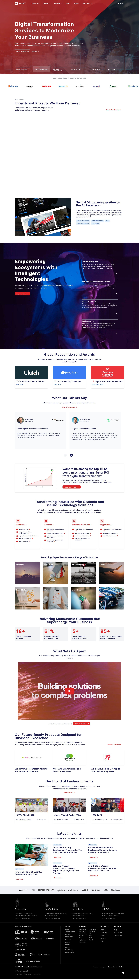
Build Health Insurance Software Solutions (55, 530)
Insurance (82, 932)
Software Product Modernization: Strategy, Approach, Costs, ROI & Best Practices (66, 869)
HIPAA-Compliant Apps (25, 538)
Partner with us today (70, 487)
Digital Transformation (97, 220)
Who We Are (86, 3)
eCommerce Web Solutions (82, 536)
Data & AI (68, 939)
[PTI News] (33, 890)
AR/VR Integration (23, 541)
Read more (19, 879)
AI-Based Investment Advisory (55, 533)
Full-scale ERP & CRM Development (112, 529)
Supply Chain (81, 937)
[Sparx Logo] (20, 3)
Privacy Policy (27, 974)
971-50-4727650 (110, 918)
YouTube (121, 967)
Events (102, 935)
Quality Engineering (69, 948)
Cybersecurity (69, 952)
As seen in (23, 890)
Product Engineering (69, 936)
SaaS (90, 938)
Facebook (111, 967)
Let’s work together (113, 744)
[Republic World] (45, 890)
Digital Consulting (23, 529)
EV (90, 934)
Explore (33, 51)
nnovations (35, 3)
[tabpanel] (69, 37)
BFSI (90, 936)
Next (71, 455)
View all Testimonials (68, 407)
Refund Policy (37, 974)
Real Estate (92, 930)
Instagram (103, 967)
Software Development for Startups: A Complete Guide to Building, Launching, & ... (102, 850)
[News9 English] (106, 890)
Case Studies (118, 932)
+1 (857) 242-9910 (24, 918)
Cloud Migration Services (109, 536)
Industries (57, 3)
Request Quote (20, 51)
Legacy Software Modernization (27, 536)
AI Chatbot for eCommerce (82, 533)
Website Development (83, 220)
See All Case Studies (112, 110)
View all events (68, 792)
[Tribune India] (95, 890)
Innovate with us (21, 294)
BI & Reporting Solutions (109, 533)
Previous (65, 455)
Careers (102, 938)
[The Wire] (85, 890)
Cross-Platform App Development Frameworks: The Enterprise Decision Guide (67, 850)
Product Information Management (84, 529)
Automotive (82, 942)
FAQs (102, 941)
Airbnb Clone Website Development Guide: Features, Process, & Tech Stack (102, 868)
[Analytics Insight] (68, 890)
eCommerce (83, 934)
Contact (119, 3)
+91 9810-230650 (81, 918)
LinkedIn (95, 967)
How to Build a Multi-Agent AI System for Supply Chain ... (28, 873)
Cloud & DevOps (67, 943)
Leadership (103, 932)
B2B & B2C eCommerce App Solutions (82, 539)
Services (45, 3)
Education (92, 932)
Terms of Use (18, 974)
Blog (115, 930)
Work (68, 3)
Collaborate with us (81, 724)
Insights (76, 3)
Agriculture (82, 940)
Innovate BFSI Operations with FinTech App (55, 540)
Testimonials (118, 935)
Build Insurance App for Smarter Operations (55, 536)
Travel (91, 940)
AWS (107, 220)
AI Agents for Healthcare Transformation (25, 532)
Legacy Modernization (83, 223)
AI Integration (95, 223)
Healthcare (82, 930)
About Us (103, 930)
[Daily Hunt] (115, 890)
